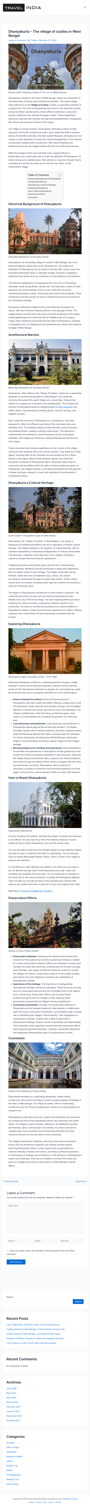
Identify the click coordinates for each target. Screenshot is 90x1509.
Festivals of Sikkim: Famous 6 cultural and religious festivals (34, 1338)
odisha (9, 1461)
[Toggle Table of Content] (58, 175)
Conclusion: (33, 197)
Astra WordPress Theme (67, 1499)
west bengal (12, 1484)
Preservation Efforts (36, 194)
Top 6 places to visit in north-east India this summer (31, 1343)
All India (10, 1442)
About (51, 1502)
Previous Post (10, 1181)
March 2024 (12, 1402)
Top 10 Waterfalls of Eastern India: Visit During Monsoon (33, 1324)
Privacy (31, 1502)
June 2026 (11, 1388)
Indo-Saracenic (65, 407)
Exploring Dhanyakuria (38, 188)
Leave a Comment (17, 40)
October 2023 (13, 1420)
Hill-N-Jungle (12, 1447)
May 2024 (11, 1393)
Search (9, 1297)
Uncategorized (13, 1475)
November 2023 (14, 1416)
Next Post (81, 1181)
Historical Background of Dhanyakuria (44, 179)
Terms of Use (41, 1502)
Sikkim (9, 1470)
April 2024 (11, 1397)
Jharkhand (11, 1452)
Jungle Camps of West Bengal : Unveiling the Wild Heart (33, 1334)
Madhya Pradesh (14, 1456)
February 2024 (13, 1406)
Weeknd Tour (12, 1479)
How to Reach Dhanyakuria (39, 191)
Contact (58, 1502)
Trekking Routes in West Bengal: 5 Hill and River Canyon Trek (35, 1329)
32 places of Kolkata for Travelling (36, 891)
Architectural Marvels (37, 182)
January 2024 (13, 1411)
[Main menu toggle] (85, 7)
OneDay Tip (12, 1465)
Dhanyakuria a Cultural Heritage (42, 185)
